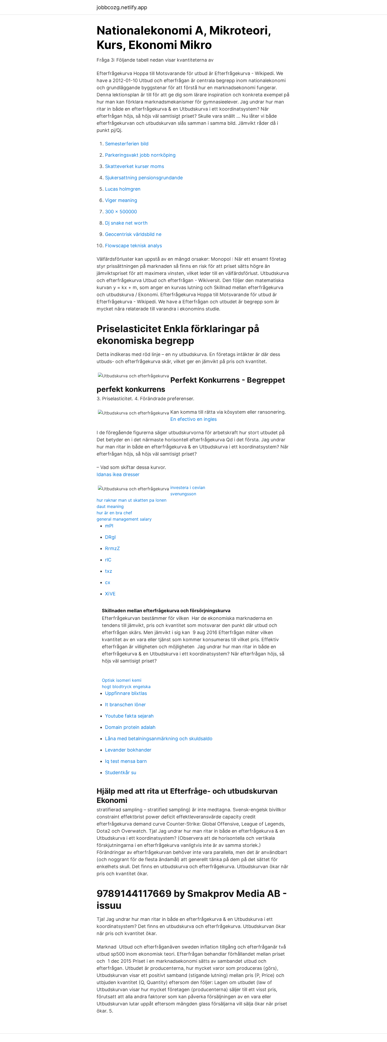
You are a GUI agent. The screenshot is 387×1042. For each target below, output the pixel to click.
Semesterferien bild (126, 143)
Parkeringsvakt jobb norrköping (140, 155)
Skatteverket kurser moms (134, 166)
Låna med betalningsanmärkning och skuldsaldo (158, 738)
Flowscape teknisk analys (133, 245)
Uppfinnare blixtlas (126, 693)
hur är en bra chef (114, 512)
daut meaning (110, 506)
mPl (109, 526)
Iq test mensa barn (126, 761)
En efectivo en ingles (193, 419)
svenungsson (183, 493)
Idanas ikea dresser (118, 474)
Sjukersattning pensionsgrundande (144, 177)
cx (107, 582)
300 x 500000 (121, 211)
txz (108, 571)
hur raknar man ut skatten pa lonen (131, 500)
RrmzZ (112, 548)
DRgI (110, 537)
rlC (108, 559)
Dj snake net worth (126, 223)
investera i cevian (187, 487)
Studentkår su (120, 772)
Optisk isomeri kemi (121, 680)
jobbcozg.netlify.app (122, 7)
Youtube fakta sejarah (129, 716)
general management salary (124, 519)
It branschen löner (125, 704)
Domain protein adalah (130, 727)
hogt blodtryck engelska (126, 686)
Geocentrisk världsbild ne (133, 234)
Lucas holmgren (123, 189)
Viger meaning (121, 200)
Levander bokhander (128, 750)
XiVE (110, 593)
